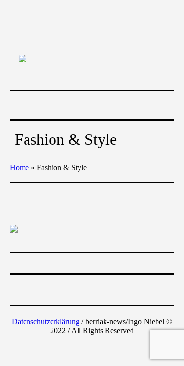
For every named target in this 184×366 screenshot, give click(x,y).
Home (19, 167)
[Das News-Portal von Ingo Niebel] (92, 58)
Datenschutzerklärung (45, 321)
